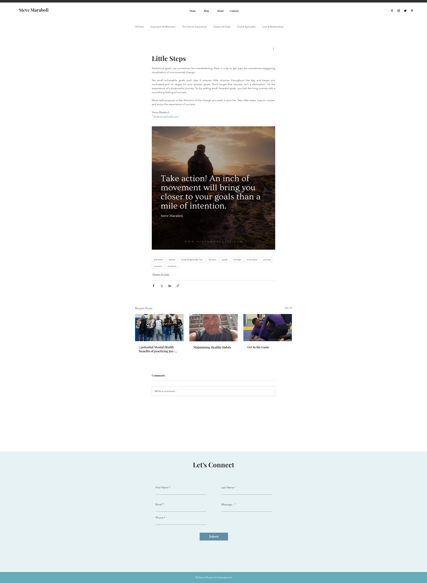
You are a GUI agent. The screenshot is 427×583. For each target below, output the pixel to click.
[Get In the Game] (267, 327)
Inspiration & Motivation (163, 26)
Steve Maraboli (34, 10)
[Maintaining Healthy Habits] (213, 327)
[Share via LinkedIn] (169, 285)
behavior (158, 259)
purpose (172, 266)
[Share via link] (177, 285)
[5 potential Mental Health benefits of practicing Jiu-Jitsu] (159, 327)
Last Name (227, 487)
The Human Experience (194, 26)
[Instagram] (398, 10)
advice (172, 259)
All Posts (139, 26)
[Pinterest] (412, 10)
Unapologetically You (192, 259)
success (158, 266)
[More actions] (273, 49)
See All (288, 307)
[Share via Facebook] (153, 285)
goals (225, 259)
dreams (212, 259)
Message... (227, 504)
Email (159, 504)
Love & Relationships (273, 26)
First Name (162, 487)
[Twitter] (405, 10)
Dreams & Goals (222, 26)
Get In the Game (258, 347)
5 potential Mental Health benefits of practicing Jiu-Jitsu (156, 349)
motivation (252, 259)
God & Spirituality (246, 26)
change (237, 259)
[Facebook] (392, 10)
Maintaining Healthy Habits (212, 347)
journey (267, 259)
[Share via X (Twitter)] (161, 285)
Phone (159, 517)
